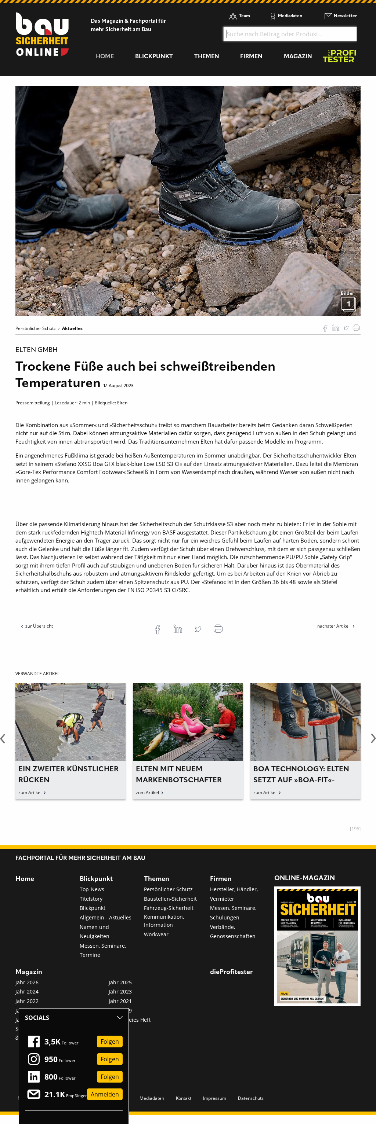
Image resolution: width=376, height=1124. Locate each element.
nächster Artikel (334, 626)
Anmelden (105, 1094)
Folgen (110, 1041)
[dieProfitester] (339, 58)
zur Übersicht (39, 626)
